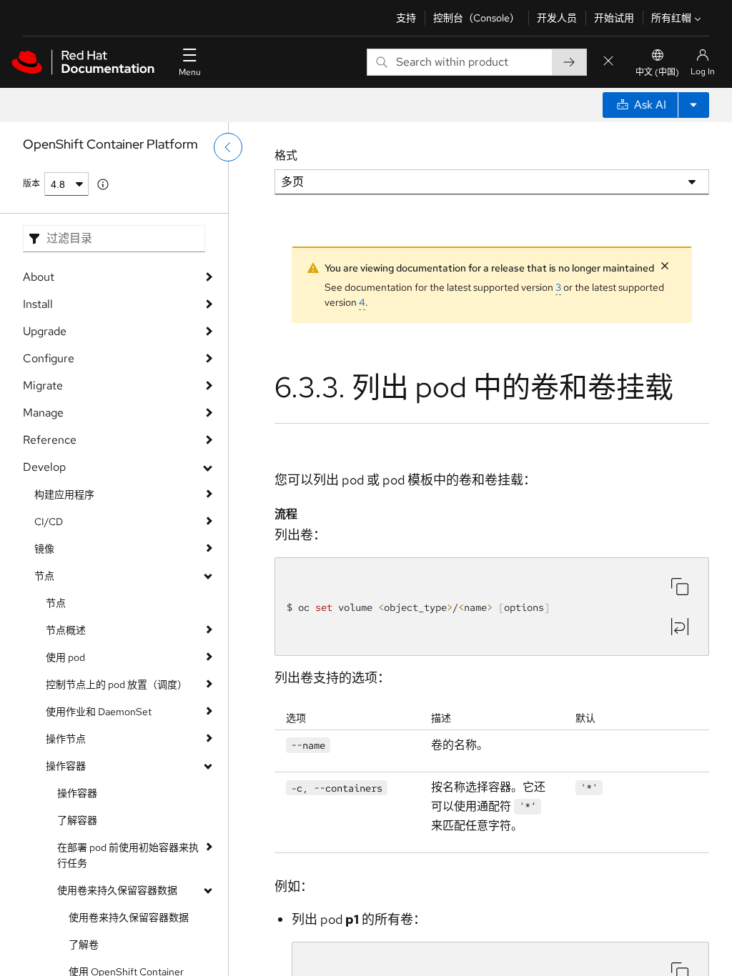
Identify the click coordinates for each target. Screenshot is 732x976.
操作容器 (66, 766)
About (38, 276)
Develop (44, 466)
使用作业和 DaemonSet (99, 711)
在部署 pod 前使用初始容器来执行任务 (128, 855)
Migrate (43, 385)
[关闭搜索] (608, 61)
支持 (406, 17)
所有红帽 (671, 17)
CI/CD (48, 521)
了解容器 (77, 820)
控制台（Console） (476, 17)
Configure (48, 358)
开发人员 (557, 17)
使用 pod (65, 657)
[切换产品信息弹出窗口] (103, 184)
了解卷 (84, 944)
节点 (44, 575)
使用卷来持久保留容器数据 (117, 890)
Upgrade (44, 331)
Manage (43, 412)
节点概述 (66, 630)
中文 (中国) (657, 72)
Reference (49, 439)
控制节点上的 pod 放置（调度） (116, 684)
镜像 (44, 548)
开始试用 (614, 17)
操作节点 (66, 738)
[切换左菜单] (228, 147)
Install (38, 304)
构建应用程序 (64, 494)
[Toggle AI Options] (693, 105)
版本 (31, 183)
